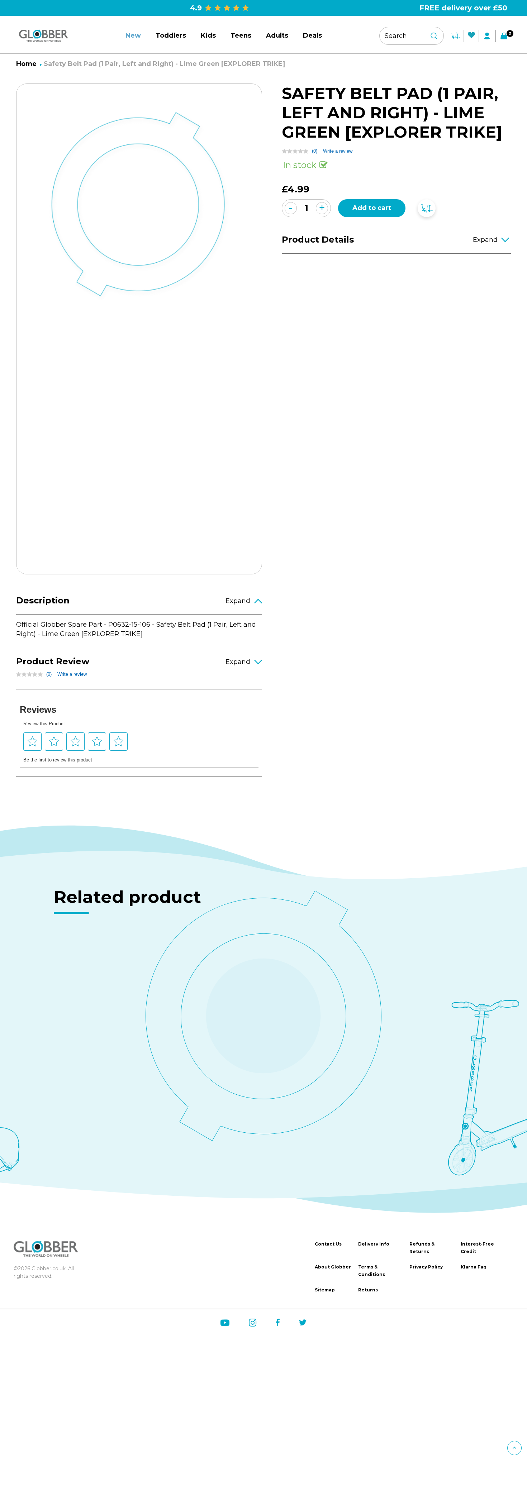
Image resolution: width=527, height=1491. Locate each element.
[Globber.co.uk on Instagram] (252, 1322)
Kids (208, 35)
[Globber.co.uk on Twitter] (303, 1322)
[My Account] (487, 36)
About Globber (333, 1267)
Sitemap (325, 1289)
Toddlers (171, 35)
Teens (241, 35)
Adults (277, 35)
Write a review (72, 674)
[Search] (434, 36)
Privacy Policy (426, 1267)
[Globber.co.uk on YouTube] (224, 1322)
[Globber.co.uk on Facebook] (278, 1322)
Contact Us (328, 1244)
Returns (368, 1289)
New (133, 35)
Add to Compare (427, 208)
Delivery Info (373, 1244)
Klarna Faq (473, 1267)
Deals (312, 35)
